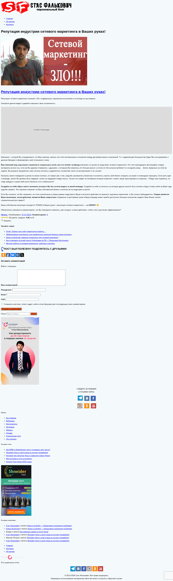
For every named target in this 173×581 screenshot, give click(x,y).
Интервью (10, 427)
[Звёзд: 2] (3, 217)
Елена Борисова (13, 529)
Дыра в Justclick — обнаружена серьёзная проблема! (49, 526)
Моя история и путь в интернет (19, 459)
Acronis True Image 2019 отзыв (19, 462)
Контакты (10, 24)
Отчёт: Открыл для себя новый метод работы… (26, 231)
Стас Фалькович (12, 526)
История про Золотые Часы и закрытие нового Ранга (28, 456)
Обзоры (9, 430)
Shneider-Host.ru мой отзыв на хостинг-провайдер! (27, 453)
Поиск (3, 314)
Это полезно (11, 439)
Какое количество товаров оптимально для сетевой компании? (32, 237)
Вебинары (10, 421)
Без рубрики (11, 418)
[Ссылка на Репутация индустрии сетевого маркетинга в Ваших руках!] (44, 85)
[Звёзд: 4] (6, 217)
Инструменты (11, 424)
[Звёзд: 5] (8, 217)
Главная (9, 18)
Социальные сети (13, 436)
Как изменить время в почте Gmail (34, 532)
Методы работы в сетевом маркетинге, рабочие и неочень (30, 243)
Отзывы (9, 433)
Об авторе (10, 22)
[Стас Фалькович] (38, 14)
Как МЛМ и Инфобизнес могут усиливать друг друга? (28, 450)
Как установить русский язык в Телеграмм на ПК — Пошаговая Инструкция (37, 240)
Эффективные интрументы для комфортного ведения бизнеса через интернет (39, 234)
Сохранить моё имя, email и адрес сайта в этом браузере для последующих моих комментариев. (44, 304)
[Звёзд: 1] (2, 217)
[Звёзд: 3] (5, 217)
